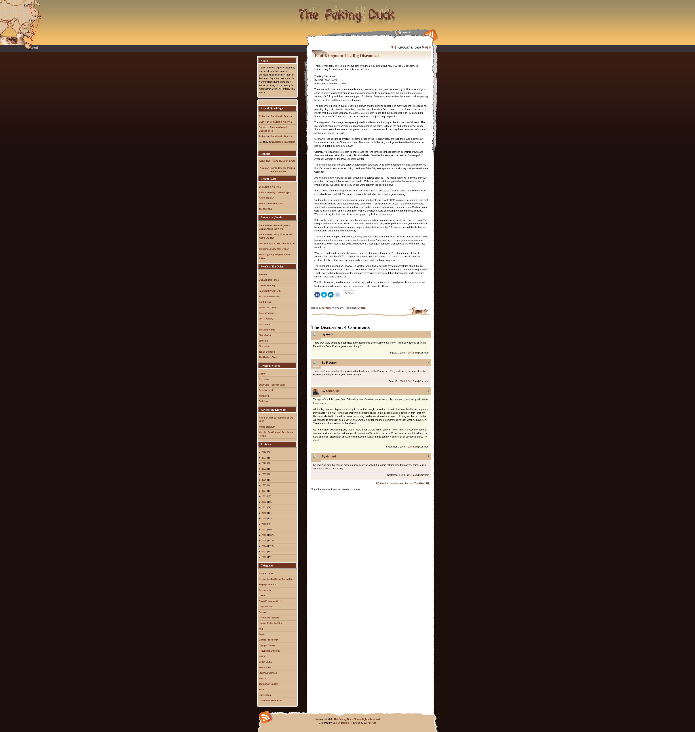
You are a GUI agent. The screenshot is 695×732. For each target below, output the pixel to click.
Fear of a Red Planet (269, 296)
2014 (264, 491)
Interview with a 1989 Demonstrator (277, 243)
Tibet (261, 689)
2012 (264, 502)
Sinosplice (264, 346)
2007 (264, 529)
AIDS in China (266, 573)
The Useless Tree (268, 357)
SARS (262, 656)
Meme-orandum (267, 427)
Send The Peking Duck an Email (277, 161)
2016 (264, 480)
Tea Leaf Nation (267, 352)
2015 (264, 485)
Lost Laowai (265, 324)
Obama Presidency (269, 640)
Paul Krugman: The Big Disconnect (347, 55)
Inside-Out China (267, 307)
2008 (264, 524)
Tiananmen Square (268, 684)
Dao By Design (340, 722)
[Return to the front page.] (347, 12)
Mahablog (264, 396)
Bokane (263, 274)
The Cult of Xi (265, 209)
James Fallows (266, 313)
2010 (264, 513)
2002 (264, 557)
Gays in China (266, 606)
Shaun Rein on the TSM (271, 203)
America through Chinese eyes (275, 192)
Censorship (265, 590)
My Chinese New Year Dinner (274, 249)
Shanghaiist (265, 335)
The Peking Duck (343, 719)
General (361, 307)
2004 (264, 546)
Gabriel (262, 122)
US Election (265, 695)
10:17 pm (413, 381)
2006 (264, 535)
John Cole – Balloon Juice (272, 385)
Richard (326, 307)
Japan (262, 634)
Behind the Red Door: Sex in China (276, 579)
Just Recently (266, 318)
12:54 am (413, 447)
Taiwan (262, 678)
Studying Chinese (268, 673)
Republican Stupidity (269, 651)
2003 (264, 551)
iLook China (265, 302)
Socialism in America (281, 116)
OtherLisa (333, 390)
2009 (264, 518)
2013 (264, 496)
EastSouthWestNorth (270, 291)
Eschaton (264, 379)
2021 (264, 469)
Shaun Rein (265, 667)
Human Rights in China (270, 623)
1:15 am (413, 475)
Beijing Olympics (267, 584)
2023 (264, 458)
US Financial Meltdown (270, 700)
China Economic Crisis (270, 601)
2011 (264, 507)
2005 (264, 540)
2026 (264, 452)
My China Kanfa (267, 330)
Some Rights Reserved (367, 719)
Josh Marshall (266, 390)
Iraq (261, 629)
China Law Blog (267, 285)
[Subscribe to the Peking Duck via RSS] (430, 34)
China (262, 595)
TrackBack (422, 483)
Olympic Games (267, 645)
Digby (262, 374)
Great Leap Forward (269, 617)
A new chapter (266, 198)
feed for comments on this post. (395, 483)
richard (331, 456)
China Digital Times (269, 280)
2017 (264, 474)
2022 (264, 463)
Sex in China (265, 662)
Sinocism (263, 341)
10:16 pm (413, 353)
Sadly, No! (264, 401)
